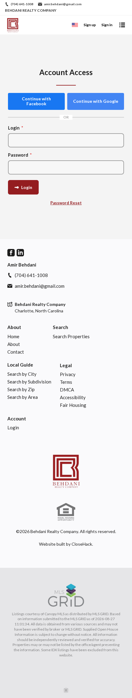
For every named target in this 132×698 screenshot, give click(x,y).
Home (13, 336)
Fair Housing (73, 405)
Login (15, 127)
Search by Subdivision (29, 381)
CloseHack (82, 544)
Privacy (68, 374)
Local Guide (20, 364)
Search (60, 327)
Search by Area (22, 397)
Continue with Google (95, 101)
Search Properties (71, 336)
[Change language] (74, 25)
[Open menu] (122, 25)
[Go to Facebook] (11, 252)
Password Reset (66, 202)
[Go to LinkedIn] (20, 252)
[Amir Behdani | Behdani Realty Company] (66, 470)
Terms (66, 382)
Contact (15, 352)
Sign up (89, 24)
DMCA (67, 389)
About (14, 327)
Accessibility (73, 397)
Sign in (106, 24)
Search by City (22, 374)
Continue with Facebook (36, 101)
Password (20, 155)
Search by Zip (21, 389)
